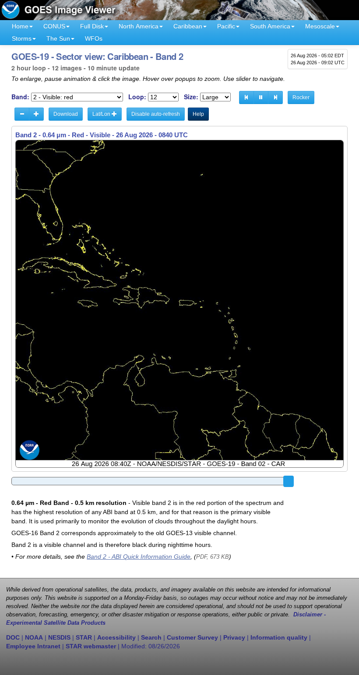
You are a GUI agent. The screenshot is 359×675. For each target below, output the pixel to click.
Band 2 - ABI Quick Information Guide (138, 556)
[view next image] (275, 97)
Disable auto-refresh (155, 114)
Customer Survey (192, 637)
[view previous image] (246, 97)
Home (20, 26)
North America (138, 26)
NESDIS (59, 637)
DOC (13, 637)
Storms (22, 38)
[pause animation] (260, 97)
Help (198, 114)
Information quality (278, 637)
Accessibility (116, 637)
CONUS (54, 26)
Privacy (234, 637)
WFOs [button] (93, 38)
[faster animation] (36, 114)
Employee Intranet (33, 646)
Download (65, 114)
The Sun (58, 38)
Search (151, 637)
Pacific (226, 26)
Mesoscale (320, 26)
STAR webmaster (91, 646)
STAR (84, 637)
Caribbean (187, 26)
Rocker (301, 97)
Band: (20, 97)
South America (270, 26)
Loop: (137, 97)
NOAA (34, 637)
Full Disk (92, 26)
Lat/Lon (102, 114)
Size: (191, 97)
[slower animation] (21, 114)
